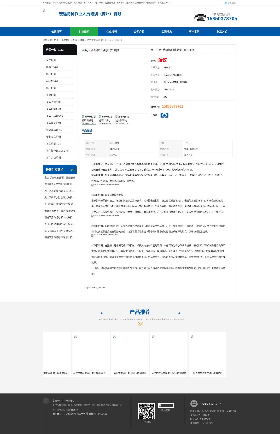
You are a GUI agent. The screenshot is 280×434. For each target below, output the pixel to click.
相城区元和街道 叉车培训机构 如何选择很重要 (59, 237)
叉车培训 (51, 60)
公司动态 (167, 31)
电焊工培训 (52, 67)
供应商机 (84, 31)
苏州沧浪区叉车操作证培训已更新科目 (59, 184)
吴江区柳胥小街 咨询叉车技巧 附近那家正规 (59, 197)
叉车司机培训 (53, 157)
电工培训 (51, 74)
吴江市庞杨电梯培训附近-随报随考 (139, 373)
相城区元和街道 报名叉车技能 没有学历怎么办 (59, 217)
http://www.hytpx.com (95, 287)
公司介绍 (139, 31)
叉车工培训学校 (54, 116)
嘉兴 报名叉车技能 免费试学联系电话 (59, 231)
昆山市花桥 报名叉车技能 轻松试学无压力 (59, 204)
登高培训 (51, 95)
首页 (56, 40)
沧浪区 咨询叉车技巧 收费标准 (59, 211)
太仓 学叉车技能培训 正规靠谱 (59, 177)
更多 (72, 170)
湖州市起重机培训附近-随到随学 (100, 373)
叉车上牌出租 (53, 102)
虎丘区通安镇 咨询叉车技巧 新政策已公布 (59, 191)
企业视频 (111, 31)
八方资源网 (70, 413)
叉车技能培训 (53, 123)
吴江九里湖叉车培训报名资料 (217, 373)
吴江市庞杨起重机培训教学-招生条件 (62, 373)
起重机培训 (78, 40)
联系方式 (222, 31)
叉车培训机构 (53, 109)
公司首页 (56, 31)
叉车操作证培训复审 (57, 150)
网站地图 (102, 413)
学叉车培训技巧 (54, 130)
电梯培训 (51, 88)
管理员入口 (92, 413)
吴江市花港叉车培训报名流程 (178, 373)
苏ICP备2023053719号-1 (85, 405)
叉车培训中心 (53, 144)
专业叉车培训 (53, 137)
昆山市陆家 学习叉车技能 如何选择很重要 (59, 224)
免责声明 (81, 413)
